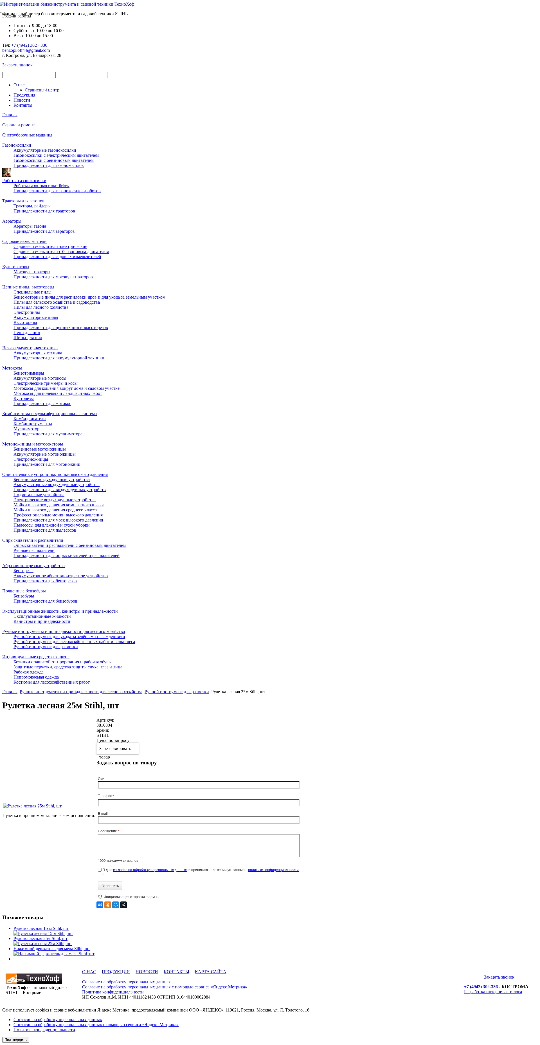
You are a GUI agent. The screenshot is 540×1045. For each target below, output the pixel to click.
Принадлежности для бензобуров (45, 601)
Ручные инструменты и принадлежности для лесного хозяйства (63, 631)
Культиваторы (15, 266)
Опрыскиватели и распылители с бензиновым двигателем (70, 545)
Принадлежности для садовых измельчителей (57, 256)
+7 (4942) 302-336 (481, 986)
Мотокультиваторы (32, 271)
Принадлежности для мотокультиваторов (53, 276)
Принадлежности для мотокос (42, 403)
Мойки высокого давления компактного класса (59, 504)
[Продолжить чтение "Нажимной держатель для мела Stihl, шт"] (54, 953)
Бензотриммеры (29, 373)
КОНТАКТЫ (176, 971)
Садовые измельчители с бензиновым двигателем (61, 251)
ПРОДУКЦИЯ (116, 971)
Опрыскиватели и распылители (32, 540)
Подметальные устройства (39, 494)
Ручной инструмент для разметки (46, 646)
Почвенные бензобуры (24, 590)
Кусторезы (24, 398)
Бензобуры (24, 596)
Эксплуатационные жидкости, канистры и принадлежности (60, 611)
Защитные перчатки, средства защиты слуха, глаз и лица (68, 666)
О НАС (89, 971)
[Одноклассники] (107, 904)
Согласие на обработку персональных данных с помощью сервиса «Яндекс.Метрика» (164, 986)
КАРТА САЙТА (210, 971)
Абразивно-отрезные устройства (33, 565)
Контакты (23, 105)
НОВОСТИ (147, 971)
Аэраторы (11, 221)
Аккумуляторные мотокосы (40, 378)
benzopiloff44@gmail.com (26, 50)
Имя (101, 778)
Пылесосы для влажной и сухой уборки (52, 525)
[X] (123, 904)
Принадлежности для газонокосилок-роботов (57, 190)
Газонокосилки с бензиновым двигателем (54, 160)
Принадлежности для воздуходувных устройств (60, 489)
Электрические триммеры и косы (46, 383)
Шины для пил (28, 337)
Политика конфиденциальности (113, 992)
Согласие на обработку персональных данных (126, 981)
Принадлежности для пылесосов (45, 530)
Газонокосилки (16, 145)
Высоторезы (25, 322)
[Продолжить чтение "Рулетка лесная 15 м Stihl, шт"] (43, 933)
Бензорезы (23, 570)
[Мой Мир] (115, 904)
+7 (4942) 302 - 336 (29, 45)
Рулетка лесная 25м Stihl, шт (41, 938)
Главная (9, 114)
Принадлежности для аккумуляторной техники (59, 357)
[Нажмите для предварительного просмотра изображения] (32, 806)
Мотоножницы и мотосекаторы (32, 444)
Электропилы (27, 312)
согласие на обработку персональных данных (150, 869)
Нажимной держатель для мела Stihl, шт (52, 948)
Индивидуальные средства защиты (35, 656)
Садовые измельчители (24, 241)
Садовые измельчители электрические (50, 246)
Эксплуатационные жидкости (42, 616)
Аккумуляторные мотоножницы (45, 454)
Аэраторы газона (30, 226)
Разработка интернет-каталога (493, 991)
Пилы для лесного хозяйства (41, 307)
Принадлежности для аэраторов (44, 231)
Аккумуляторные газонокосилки (45, 150)
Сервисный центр (42, 90)
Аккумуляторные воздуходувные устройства (57, 484)
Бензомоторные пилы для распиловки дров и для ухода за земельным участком (89, 297)
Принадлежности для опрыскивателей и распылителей (67, 555)
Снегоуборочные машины (27, 135)
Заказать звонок (17, 64)
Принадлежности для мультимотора (48, 433)
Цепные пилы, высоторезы (28, 287)
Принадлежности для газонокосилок (49, 165)
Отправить (110, 885)
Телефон (106, 795)
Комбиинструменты (33, 423)
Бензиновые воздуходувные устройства (52, 479)
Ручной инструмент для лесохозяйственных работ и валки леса (74, 641)
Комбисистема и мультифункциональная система (49, 413)
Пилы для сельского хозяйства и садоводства (57, 302)
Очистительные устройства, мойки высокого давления (55, 474)
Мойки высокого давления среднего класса (55, 509)
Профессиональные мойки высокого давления (58, 515)
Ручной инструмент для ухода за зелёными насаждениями (69, 636)
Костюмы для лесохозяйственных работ (52, 682)
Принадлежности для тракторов (44, 211)
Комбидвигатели (30, 418)
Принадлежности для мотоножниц (47, 464)
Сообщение (108, 830)
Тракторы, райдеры (32, 205)
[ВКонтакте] (99, 904)
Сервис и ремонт (18, 124)
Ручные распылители (34, 550)
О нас (19, 84)
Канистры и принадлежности (42, 621)
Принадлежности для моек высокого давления (58, 520)
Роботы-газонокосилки (24, 180)
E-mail (103, 813)
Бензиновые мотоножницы (40, 449)
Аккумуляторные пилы (36, 317)
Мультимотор (26, 428)
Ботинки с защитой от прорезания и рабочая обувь (62, 661)
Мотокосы (12, 368)
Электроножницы (31, 459)
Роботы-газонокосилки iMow (41, 185)
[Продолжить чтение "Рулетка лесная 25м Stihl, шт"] (43, 943)
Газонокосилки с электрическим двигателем (56, 155)
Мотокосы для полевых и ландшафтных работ (58, 393)
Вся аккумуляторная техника (30, 347)
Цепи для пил (27, 332)
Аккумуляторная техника (38, 352)
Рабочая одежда (29, 672)
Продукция (24, 95)
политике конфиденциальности (273, 869)
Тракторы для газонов (23, 200)
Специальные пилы (32, 292)
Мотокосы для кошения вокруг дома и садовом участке (67, 388)
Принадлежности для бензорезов (45, 580)
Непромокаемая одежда (36, 677)
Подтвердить (15, 1040)
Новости (22, 100)
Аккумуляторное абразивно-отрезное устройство (61, 575)
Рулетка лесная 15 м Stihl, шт (41, 928)
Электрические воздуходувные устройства (55, 499)
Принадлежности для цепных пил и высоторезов (61, 327)
